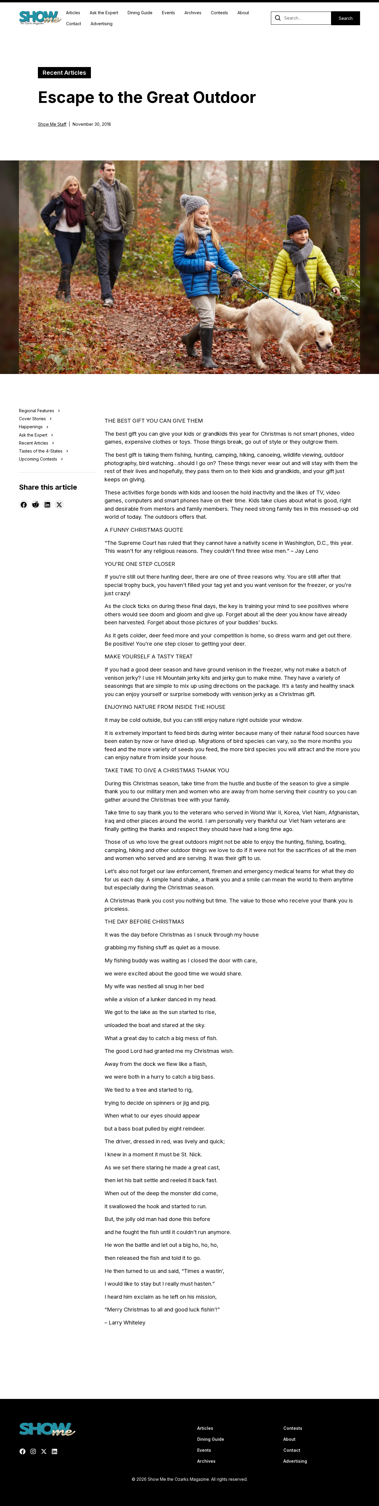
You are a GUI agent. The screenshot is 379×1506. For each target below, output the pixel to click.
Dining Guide (140, 12)
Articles (73, 12)
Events (168, 12)
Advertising (102, 23)
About (243, 12)
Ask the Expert (104, 12)
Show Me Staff (52, 124)
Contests (219, 12)
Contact (73, 23)
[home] (40, 18)
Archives (192, 12)
